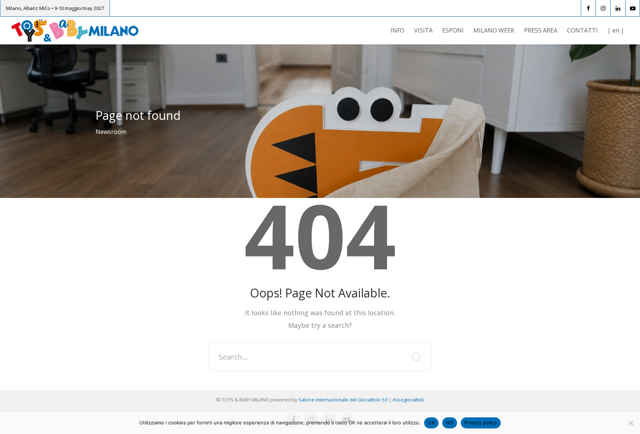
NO (450, 422)
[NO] (630, 423)
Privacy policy (480, 422)
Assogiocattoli (408, 399)
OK (431, 422)
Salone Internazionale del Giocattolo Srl (343, 399)
